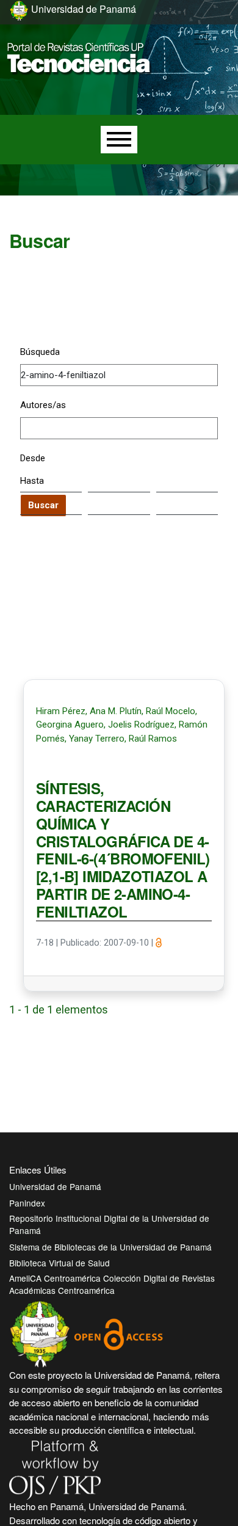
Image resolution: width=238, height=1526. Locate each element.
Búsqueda (40, 351)
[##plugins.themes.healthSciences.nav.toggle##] (201, 39)
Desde (32, 458)
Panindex (27, 1203)
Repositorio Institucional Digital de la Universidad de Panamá (109, 1224)
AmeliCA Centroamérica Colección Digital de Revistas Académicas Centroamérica (112, 1284)
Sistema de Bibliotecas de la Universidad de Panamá (110, 1247)
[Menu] (119, 139)
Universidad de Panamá (55, 1186)
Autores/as (43, 405)
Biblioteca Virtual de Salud (59, 1263)
